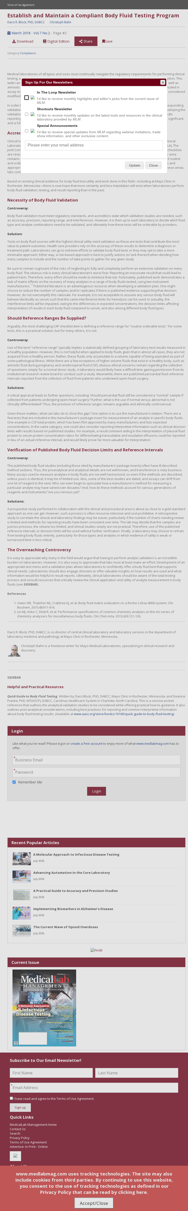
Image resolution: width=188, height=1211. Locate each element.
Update (134, 165)
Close (162, 82)
